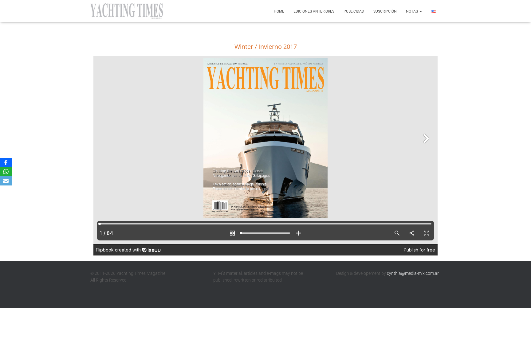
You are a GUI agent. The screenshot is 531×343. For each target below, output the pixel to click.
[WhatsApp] (6, 171)
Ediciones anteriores (313, 11)
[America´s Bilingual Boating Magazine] (126, 11)
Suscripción (385, 11)
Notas (412, 11)
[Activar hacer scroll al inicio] (519, 330)
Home (279, 11)
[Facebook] (6, 162)
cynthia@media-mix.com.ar (413, 273)
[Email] (6, 180)
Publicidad (354, 11)
